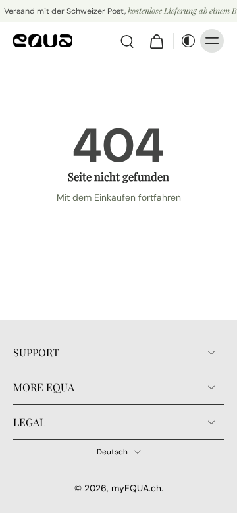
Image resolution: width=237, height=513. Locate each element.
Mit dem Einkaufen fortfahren (119, 197)
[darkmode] (185, 41)
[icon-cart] (156, 41)
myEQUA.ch (136, 488)
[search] (127, 41)
